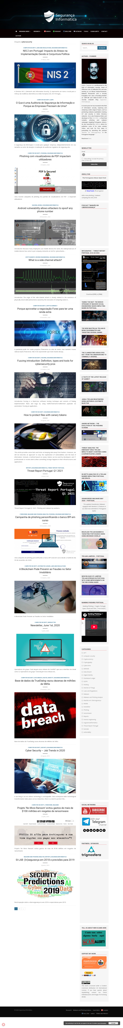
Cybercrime (23, 514)
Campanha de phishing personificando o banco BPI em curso (45, 519)
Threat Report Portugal (56, 468)
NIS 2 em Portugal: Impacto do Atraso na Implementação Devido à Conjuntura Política (45, 52)
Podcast (58, 31)
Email (83, 151)
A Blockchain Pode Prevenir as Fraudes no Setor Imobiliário (45, 571)
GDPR (51, 100)
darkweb (86, 669)
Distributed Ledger (44, 566)
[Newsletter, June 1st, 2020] (45, 650)
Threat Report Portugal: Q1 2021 (45, 470)
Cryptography (30, 257)
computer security (29, 48)
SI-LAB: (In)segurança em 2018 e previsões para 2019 (45, 859)
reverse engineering (42, 257)
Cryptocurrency (51, 306)
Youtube (105, 1010)
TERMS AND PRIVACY (102, 1013)
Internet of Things (89, 688)
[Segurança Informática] (16, 31)
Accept (113, 1023)
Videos (48, 31)
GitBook (78, 31)
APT (85, 653)
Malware (56, 805)
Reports (28, 468)
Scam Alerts (95, 31)
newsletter (52, 622)
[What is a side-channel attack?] (45, 281)
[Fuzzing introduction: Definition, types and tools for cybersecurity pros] (45, 385)
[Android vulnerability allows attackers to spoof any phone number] (45, 233)
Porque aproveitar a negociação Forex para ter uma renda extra (45, 310)
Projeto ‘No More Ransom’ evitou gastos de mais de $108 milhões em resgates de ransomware (45, 810)
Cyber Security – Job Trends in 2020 (45, 750)
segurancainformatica (59, 48)
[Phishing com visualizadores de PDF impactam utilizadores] (45, 181)
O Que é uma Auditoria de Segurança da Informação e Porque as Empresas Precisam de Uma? (45, 104)
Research (37, 31)
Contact (104, 31)
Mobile (40, 205)
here (89, 138)
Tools (86, 31)
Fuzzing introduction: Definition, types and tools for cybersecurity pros (45, 362)
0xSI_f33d (68, 31)
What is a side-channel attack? (45, 260)
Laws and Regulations (43, 48)
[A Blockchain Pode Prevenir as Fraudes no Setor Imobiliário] (45, 597)
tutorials (86, 729)
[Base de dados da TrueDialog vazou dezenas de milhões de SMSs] (45, 715)
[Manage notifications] (3, 1024)
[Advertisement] (96, 768)
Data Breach (38, 677)
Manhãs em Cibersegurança (92, 700)
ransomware (88, 713)
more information (101, 1023)
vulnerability (87, 732)
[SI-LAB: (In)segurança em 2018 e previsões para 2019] (45, 883)
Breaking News (24, 31)
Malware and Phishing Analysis (38, 514)
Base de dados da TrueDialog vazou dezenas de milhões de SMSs (45, 682)
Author (18, 36)
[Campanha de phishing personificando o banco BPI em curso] (45, 542)
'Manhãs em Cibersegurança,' (91, 132)
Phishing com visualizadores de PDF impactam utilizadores (45, 158)
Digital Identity (48, 677)
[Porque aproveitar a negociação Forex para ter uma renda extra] (45, 333)
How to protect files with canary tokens (45, 415)
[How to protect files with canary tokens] (45, 436)
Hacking (34, 205)
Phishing (44, 153)
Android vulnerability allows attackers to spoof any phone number (45, 210)
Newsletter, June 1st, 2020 (45, 625)
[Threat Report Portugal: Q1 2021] (45, 492)
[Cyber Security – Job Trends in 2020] (45, 776)
